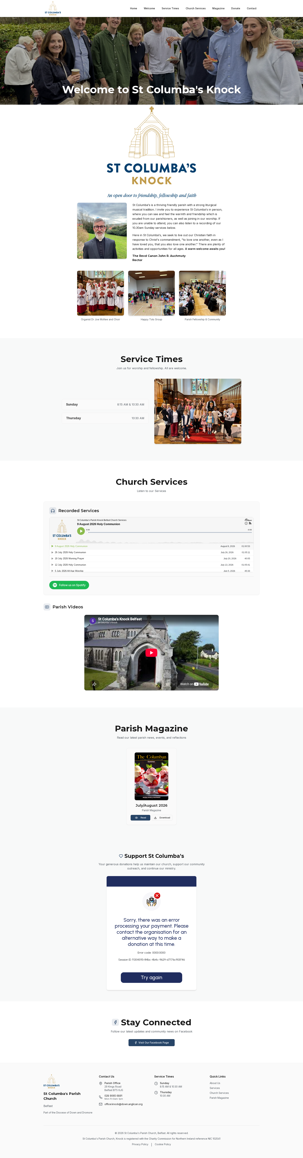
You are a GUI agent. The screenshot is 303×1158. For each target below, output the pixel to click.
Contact (252, 8)
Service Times (170, 8)
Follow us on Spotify (72, 585)
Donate (235, 8)
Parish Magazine (219, 1097)
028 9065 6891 (113, 1095)
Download (165, 817)
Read (143, 817)
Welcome (149, 8)
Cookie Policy (163, 1144)
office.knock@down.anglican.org (124, 1104)
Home (133, 8)
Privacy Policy (140, 1144)
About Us (215, 1083)
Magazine (218, 8)
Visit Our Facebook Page (154, 1042)
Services (215, 1087)
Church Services (196, 8)
